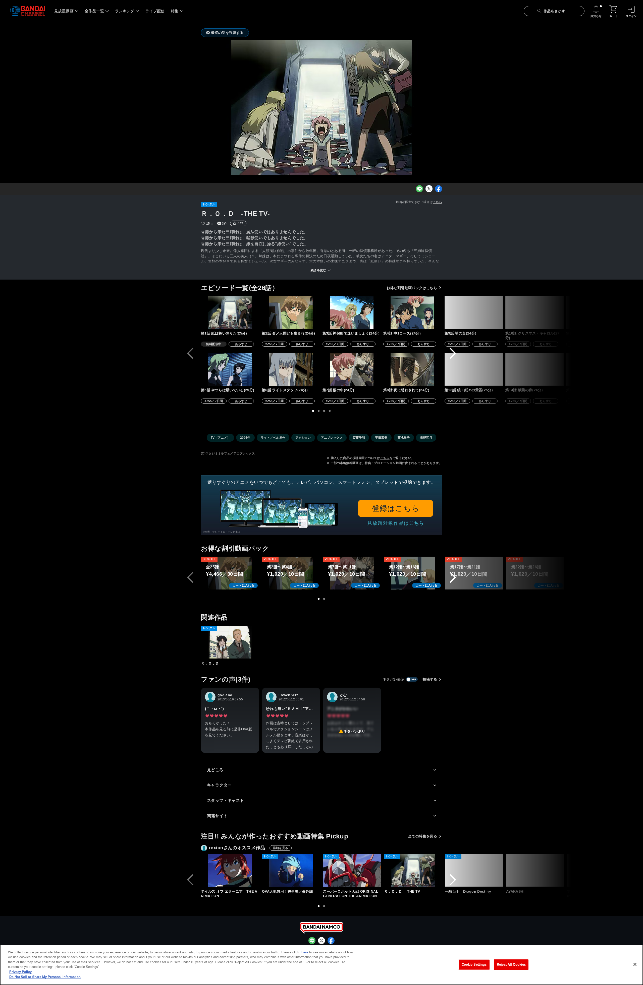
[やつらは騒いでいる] (230, 369)
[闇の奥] (474, 312)
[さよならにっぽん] (595, 312)
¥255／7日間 (274, 344)
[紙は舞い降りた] (230, 312)
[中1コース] (412, 312)
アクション (303, 437)
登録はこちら (395, 508)
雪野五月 (426, 437)
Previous (190, 353)
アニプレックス (332, 437)
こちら (437, 202)
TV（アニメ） (220, 437)
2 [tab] (318, 411)
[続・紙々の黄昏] (474, 369)
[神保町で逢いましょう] (352, 312)
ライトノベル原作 (273, 437)
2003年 (245, 437)
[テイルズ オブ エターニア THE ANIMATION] (230, 870)
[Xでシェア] (429, 188)
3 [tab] (324, 411)
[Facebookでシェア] (438, 188)
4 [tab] (329, 411)
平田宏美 (381, 437)
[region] (321, 965)
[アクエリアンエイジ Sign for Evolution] (596, 870)
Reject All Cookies (511, 964)
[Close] (634, 964)
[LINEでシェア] (419, 188)
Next (452, 353)
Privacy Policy (20, 972)
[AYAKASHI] (535, 870)
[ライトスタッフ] (291, 369)
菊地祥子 (404, 437)
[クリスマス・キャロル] (534, 312)
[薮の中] (352, 369)
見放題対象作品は (395, 523)
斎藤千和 (359, 437)
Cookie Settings (474, 964)
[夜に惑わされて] (412, 369)
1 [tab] (313, 411)
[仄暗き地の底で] (595, 369)
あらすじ (241, 344)
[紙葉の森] (534, 369)
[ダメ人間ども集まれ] (291, 312)
